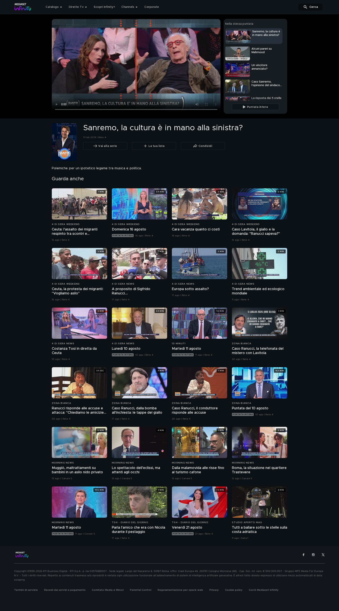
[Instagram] (313, 554)
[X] (323, 554)
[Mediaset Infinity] (23, 7)
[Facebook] (303, 554)
